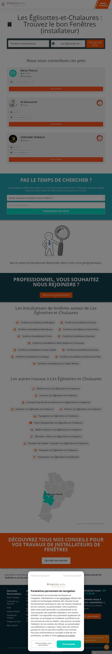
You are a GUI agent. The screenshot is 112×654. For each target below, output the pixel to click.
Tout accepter (68, 644)
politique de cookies (66, 635)
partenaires (65, 598)
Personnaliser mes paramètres (43, 644)
